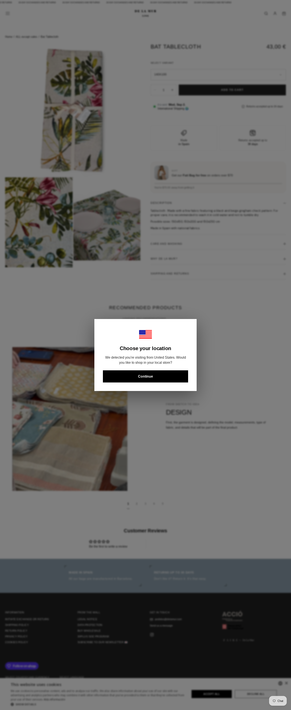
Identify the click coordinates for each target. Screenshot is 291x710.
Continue (145, 376)
